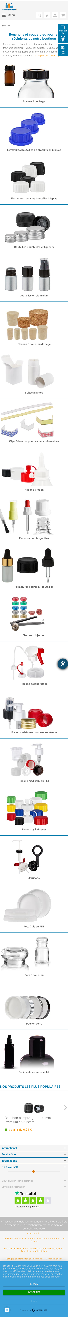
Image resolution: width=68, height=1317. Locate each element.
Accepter (34, 1292)
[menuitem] (8, 15)
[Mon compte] (55, 15)
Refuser (34, 1283)
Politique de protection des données (24, 1258)
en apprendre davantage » (48, 55)
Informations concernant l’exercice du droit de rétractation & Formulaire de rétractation (34, 1249)
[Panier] (63, 15)
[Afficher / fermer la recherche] (39, 15)
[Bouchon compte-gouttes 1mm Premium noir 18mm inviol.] (34, 1103)
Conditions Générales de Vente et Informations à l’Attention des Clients (34, 1239)
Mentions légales (54, 1258)
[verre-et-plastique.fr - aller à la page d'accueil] (12, 6)
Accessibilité (33, 1233)
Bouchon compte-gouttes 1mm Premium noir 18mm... (28, 1120)
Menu (11, 15)
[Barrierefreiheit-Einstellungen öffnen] (63, 663)
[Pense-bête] (47, 15)
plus (34, 1300)
